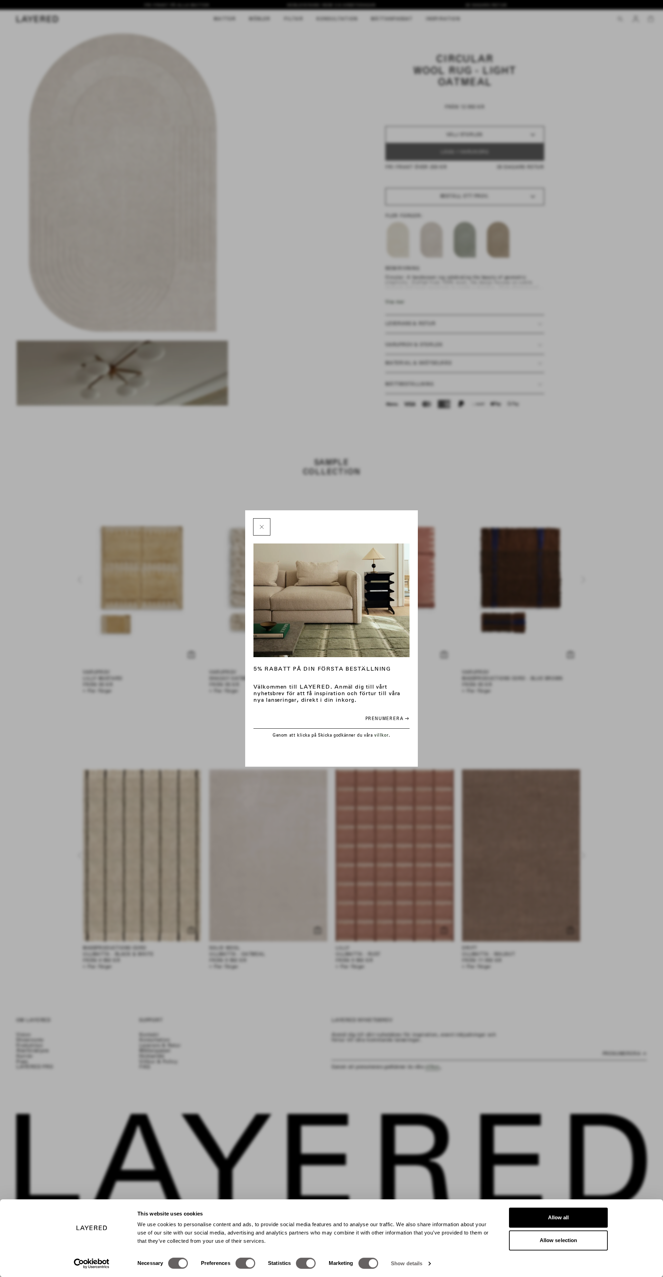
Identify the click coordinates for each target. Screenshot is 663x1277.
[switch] (245, 1263)
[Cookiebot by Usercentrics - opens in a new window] (91, 1263)
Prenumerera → (387, 718)
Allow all (558, 1217)
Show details (406, 1263)
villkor (381, 735)
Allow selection (558, 1240)
